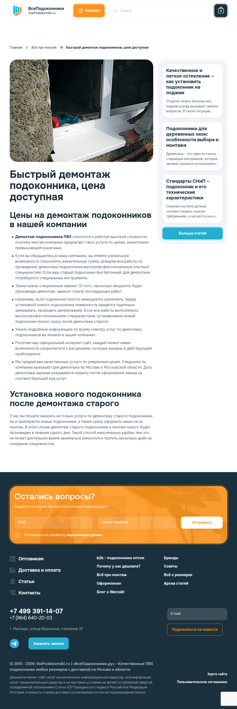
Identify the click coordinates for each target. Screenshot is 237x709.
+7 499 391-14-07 (36, 611)
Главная (16, 47)
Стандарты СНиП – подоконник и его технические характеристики (187, 190)
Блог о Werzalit (110, 592)
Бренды (171, 557)
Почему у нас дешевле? (118, 566)
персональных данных (84, 535)
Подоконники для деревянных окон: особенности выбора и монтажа (192, 137)
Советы (171, 566)
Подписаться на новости (195, 629)
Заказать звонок (48, 643)
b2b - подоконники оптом (120, 557)
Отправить (202, 522)
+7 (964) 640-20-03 (31, 618)
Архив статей (176, 583)
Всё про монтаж (44, 47)
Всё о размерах (178, 574)
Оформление (109, 583)
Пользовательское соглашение (202, 682)
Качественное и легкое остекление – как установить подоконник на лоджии (190, 82)
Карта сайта (217, 674)
